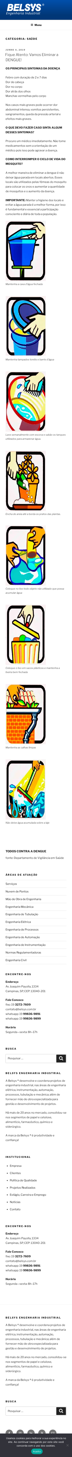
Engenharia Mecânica (19, 907)
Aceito (37, 1451)
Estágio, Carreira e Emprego (28, 1194)
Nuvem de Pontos (17, 891)
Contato (15, 1209)
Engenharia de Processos (22, 929)
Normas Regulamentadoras (23, 952)
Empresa (15, 1166)
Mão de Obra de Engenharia (23, 899)
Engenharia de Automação (23, 937)
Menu (38, 25)
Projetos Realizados (22, 1187)
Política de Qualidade (23, 1180)
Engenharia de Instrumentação (26, 945)
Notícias (15, 1202)
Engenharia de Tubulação (22, 914)
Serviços (11, 884)
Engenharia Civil (16, 960)
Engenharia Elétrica (18, 922)
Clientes (15, 1173)
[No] (67, 1445)
